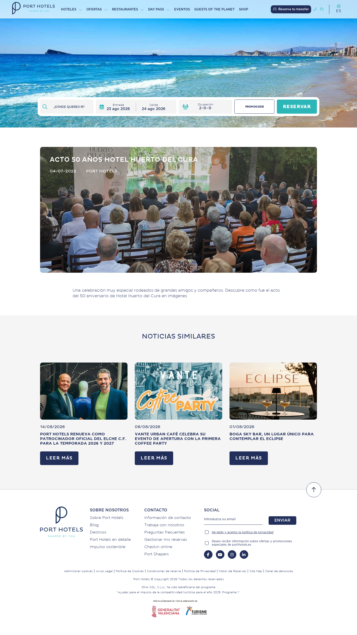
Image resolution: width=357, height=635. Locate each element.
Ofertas (94, 9)
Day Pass (156, 9)
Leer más (59, 458)
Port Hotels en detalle (110, 539)
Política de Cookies (130, 571)
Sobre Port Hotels (106, 517)
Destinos (98, 532)
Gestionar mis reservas (165, 539)
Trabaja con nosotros (164, 525)
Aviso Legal (104, 571)
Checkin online (158, 546)
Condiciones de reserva (164, 571)
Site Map (255, 571)
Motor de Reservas (232, 571)
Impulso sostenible (107, 546)
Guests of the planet (214, 9)
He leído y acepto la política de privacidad (242, 532)
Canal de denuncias (279, 571)
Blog (94, 525)
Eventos (182, 9)
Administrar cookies (78, 571)
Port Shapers (156, 554)
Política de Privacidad (200, 571)
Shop (243, 9)
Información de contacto (167, 517)
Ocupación (205, 104)
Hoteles (68, 9)
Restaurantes (125, 9)
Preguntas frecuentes (164, 532)
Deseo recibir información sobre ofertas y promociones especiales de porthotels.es (252, 543)
